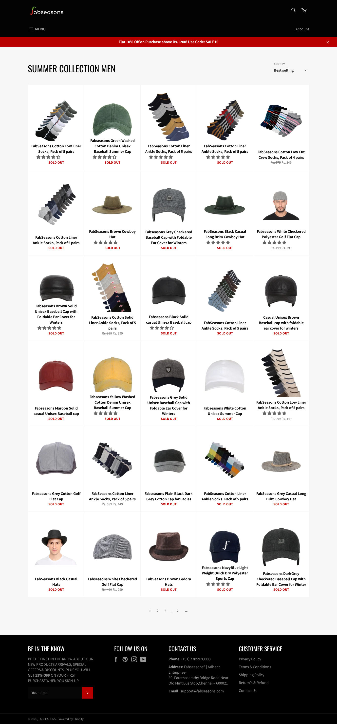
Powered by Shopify (70, 719)
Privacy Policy (250, 659)
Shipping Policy (251, 674)
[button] (49, 157)
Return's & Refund (254, 682)
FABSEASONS (47, 719)
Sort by (279, 64)
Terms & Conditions (255, 666)
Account (302, 29)
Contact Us (248, 690)
